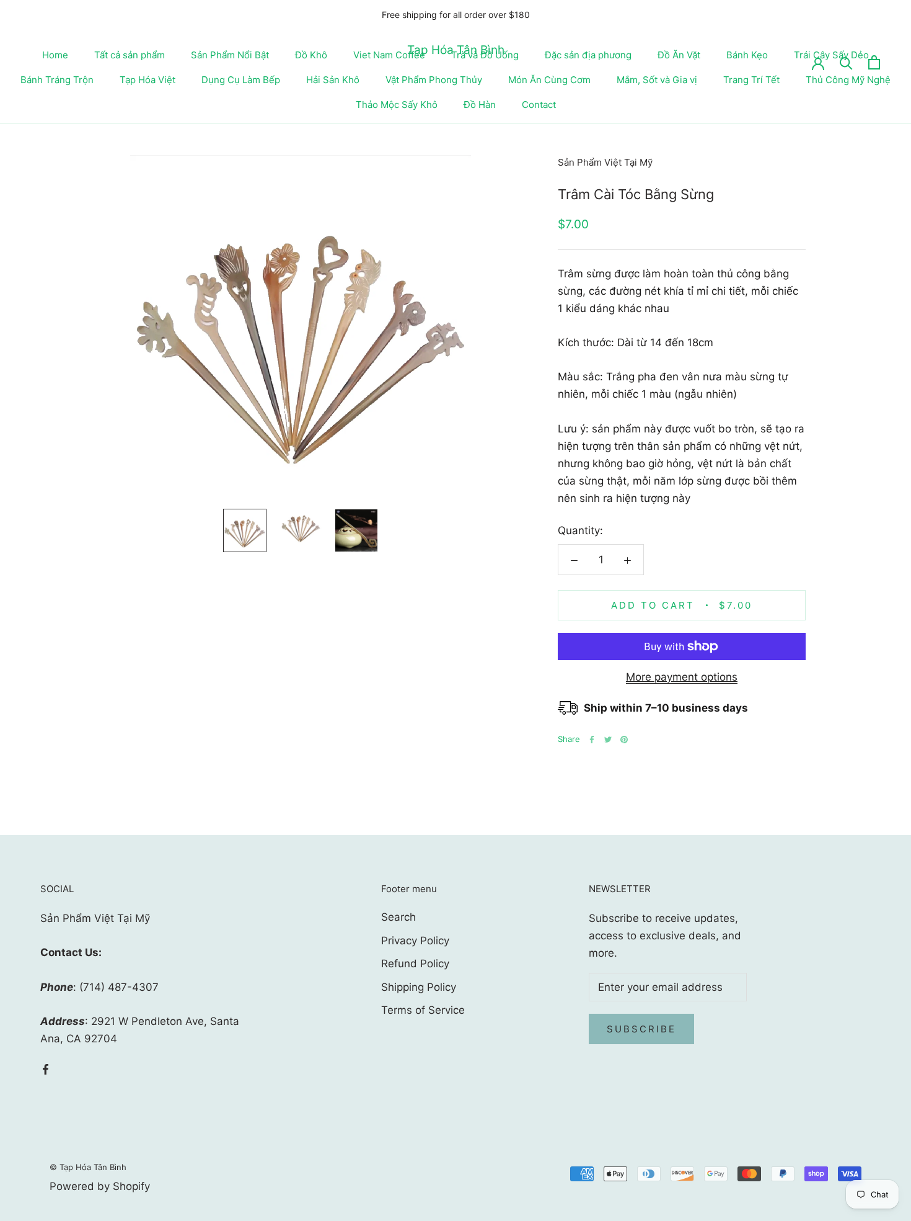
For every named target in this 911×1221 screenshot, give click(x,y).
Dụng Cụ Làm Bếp (240, 80)
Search (398, 917)
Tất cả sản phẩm (129, 55)
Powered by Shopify (100, 1186)
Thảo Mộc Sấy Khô (397, 104)
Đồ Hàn (480, 104)
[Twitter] (608, 739)
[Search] (846, 62)
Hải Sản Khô (332, 80)
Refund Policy (415, 963)
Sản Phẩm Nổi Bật (230, 55)
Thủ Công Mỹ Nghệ (848, 80)
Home (55, 55)
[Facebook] (592, 739)
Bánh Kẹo (747, 55)
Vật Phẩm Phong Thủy (433, 80)
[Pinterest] (624, 739)
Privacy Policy (415, 940)
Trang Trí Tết (751, 80)
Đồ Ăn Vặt (679, 55)
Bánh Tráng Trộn (57, 80)
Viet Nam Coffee (389, 55)
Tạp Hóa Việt (147, 80)
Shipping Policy (418, 987)
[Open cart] (874, 62)
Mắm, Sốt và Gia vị (657, 80)
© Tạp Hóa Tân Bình (88, 1167)
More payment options (681, 677)
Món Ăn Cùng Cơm (549, 80)
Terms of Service (423, 1010)
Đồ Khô (311, 55)
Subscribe (641, 1029)
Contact (539, 104)
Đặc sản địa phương (588, 55)
